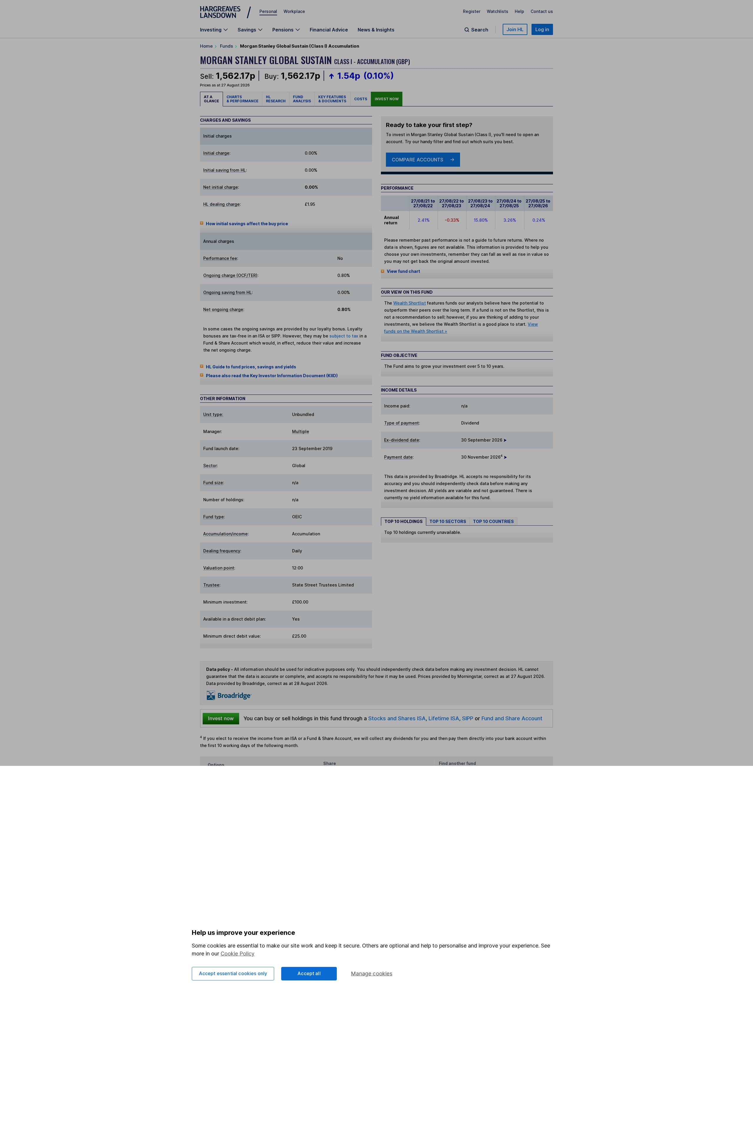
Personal (268, 11)
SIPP (467, 718)
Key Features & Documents (332, 99)
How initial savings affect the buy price (247, 223)
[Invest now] (221, 718)
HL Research (276, 99)
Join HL (515, 29)
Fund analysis (302, 99)
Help (519, 11)
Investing (210, 30)
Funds (226, 46)
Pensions (283, 30)
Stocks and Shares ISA (397, 718)
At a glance (211, 99)
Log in (542, 29)
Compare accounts (417, 160)
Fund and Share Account (512, 718)
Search (479, 30)
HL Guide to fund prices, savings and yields (251, 366)
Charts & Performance (242, 99)
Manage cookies (371, 973)
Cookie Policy (237, 953)
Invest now (387, 99)
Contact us (542, 11)
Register (471, 11)
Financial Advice (329, 30)
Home (206, 46)
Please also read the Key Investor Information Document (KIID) (272, 375)
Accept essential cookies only (233, 973)
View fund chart (403, 271)
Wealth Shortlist (409, 302)
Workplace (294, 11)
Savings (247, 30)
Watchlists (497, 11)
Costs (360, 99)
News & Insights (376, 30)
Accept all (309, 973)
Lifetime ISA (443, 718)
